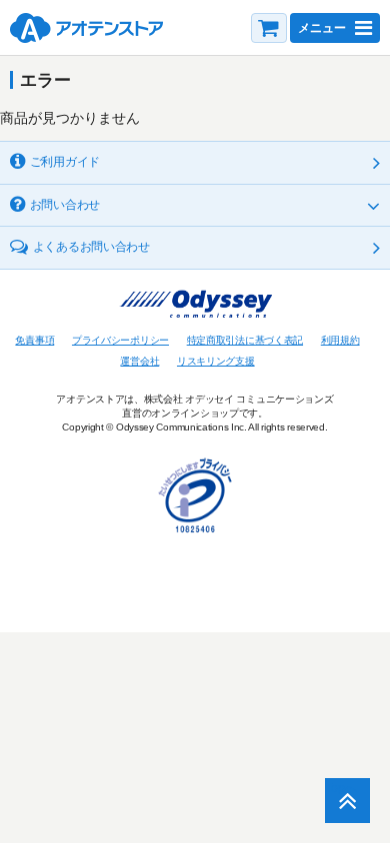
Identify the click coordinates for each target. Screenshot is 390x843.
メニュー (322, 28)
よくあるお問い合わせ (91, 247)
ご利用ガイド (65, 162)
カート (269, 28)
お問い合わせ (65, 205)
